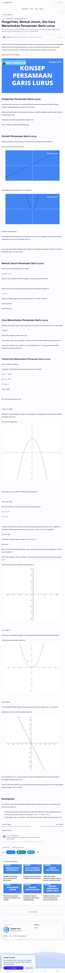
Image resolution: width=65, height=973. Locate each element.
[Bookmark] (56, 2)
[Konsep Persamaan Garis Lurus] (32, 75)
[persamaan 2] (32, 594)
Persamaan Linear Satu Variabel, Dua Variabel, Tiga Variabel (11, 898)
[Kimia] (36, 8)
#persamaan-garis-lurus (18, 847)
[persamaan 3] (32, 668)
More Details (29, 968)
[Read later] (58, 37)
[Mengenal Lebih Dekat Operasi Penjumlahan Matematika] (12, 869)
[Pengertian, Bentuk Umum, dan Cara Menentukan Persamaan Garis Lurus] (52, 888)
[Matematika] (25, 8)
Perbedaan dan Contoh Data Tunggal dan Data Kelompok (32, 877)
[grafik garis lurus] (32, 165)
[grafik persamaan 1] (32, 452)
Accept (13, 968)
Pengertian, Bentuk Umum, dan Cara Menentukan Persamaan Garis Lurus (51, 898)
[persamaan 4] (32, 743)
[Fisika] (31, 8)
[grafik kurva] (32, 209)
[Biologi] (41, 8)
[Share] (45, 970)
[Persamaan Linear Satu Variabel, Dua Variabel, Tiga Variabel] (12, 888)
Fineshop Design (38, 936)
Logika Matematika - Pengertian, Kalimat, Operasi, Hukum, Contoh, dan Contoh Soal (52, 878)
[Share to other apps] (38, 852)
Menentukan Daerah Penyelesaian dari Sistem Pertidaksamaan (31, 898)
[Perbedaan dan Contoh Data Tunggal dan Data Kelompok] (32, 869)
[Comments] (57, 970)
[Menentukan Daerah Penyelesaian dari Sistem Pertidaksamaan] (32, 888)
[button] (59, 2)
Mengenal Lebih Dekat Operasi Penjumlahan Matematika (10, 878)
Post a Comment (32, 912)
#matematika (6, 847)
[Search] (54, 2)
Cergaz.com (8, 2)
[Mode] (62, 2)
